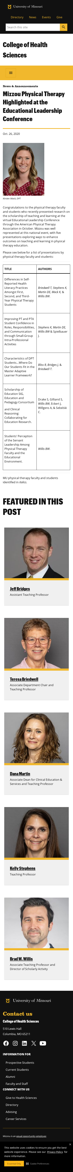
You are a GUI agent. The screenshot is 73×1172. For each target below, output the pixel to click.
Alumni (10, 1077)
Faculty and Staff (17, 1084)
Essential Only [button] (14, 1163)
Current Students (17, 1070)
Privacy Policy (55, 1152)
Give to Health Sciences (21, 1098)
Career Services (16, 1119)
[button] (37, 1163)
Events (46, 17)
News (32, 17)
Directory (17, 17)
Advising (11, 1112)
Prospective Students (20, 1063)
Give (59, 17)
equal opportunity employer (31, 1136)
